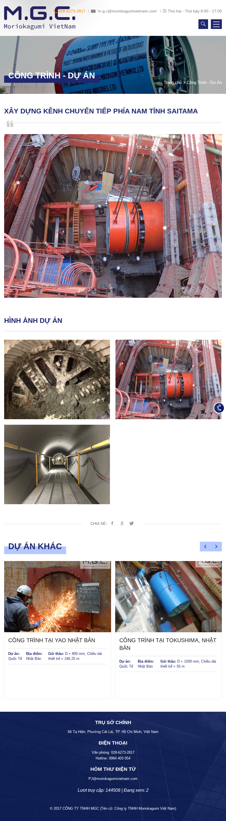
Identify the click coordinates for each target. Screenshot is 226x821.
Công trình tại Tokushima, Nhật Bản (167, 644)
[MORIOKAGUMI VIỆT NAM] (39, 18)
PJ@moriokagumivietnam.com (113, 779)
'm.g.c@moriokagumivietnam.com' (126, 11)
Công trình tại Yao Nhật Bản (51, 640)
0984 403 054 (119, 758)
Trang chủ (173, 82)
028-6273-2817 (71, 11)
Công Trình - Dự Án (204, 82)
